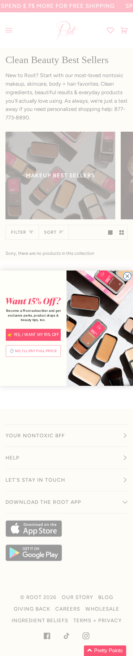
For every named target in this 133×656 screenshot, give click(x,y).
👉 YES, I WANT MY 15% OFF (33, 334)
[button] (105, 650)
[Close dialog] (127, 276)
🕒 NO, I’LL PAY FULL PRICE (33, 351)
